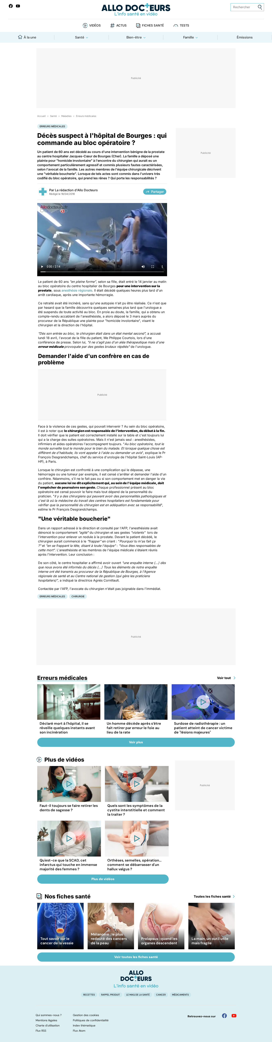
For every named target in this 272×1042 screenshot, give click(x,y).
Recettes (89, 994)
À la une (30, 37)
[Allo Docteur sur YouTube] (234, 1015)
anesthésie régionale (77, 290)
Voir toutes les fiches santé (136, 957)
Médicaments (180, 994)
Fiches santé (153, 25)
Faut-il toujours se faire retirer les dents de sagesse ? (69, 807)
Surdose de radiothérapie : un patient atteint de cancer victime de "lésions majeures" (203, 728)
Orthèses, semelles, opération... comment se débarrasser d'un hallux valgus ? (134, 864)
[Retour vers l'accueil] (136, 9)
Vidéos (95, 25)
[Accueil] (136, 979)
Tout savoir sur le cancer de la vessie (56, 941)
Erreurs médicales (86, 116)
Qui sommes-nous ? (49, 1015)
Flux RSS (41, 1030)
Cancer (161, 994)
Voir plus (136, 742)
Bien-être (134, 37)
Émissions (245, 37)
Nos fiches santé (68, 896)
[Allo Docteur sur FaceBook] (11, 6)
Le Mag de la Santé (138, 994)
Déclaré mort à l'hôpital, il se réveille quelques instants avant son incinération (67, 728)
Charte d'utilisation (48, 1025)
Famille (188, 37)
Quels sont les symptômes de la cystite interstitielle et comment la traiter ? (136, 810)
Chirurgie (77, 596)
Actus (121, 25)
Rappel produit (110, 994)
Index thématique (84, 1025)
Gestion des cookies (86, 1015)
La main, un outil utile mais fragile (210, 941)
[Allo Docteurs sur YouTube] (18, 6)
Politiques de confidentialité (91, 1020)
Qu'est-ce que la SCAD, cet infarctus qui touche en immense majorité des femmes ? (68, 864)
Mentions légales (46, 1020)
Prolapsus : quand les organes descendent (159, 941)
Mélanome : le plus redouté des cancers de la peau (109, 938)
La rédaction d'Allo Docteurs (76, 190)
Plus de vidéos (64, 759)
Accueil (41, 116)
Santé (79, 37)
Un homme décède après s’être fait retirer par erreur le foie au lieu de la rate (134, 728)
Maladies (66, 116)
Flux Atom (79, 1030)
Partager (157, 192)
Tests (184, 25)
